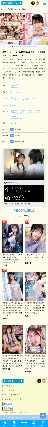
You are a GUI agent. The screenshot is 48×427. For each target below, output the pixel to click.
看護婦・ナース (16, 117)
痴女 (30, 112)
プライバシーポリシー (14, 399)
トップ (3, 9)
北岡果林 (14, 86)
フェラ (38, 112)
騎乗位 (23, 112)
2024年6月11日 (16, 92)
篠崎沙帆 (28, 371)
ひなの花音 (6, 369)
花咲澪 (4, 318)
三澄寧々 (5, 265)
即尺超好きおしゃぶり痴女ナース (22, 99)
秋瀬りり (28, 316)
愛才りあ (28, 263)
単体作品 (14, 112)
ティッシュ (15, 105)
